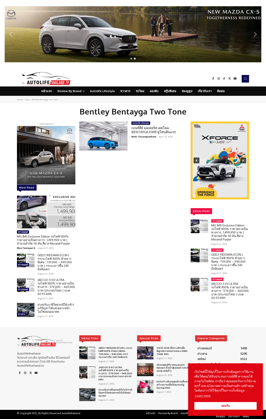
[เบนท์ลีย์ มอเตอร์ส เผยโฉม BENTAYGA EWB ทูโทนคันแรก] (103, 136)
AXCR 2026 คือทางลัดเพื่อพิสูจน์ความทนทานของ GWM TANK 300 (172, 351)
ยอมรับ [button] (225, 405)
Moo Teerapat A (26, 247)
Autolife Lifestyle (141, 123)
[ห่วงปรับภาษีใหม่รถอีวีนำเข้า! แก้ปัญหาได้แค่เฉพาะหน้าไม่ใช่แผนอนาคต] (25, 310)
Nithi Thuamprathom (143, 136)
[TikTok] (224, 78)
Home (20, 99)
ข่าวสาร (21, 314)
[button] (133, 34)
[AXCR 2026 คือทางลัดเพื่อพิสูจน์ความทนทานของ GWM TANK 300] (145, 352)
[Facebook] (213, 78)
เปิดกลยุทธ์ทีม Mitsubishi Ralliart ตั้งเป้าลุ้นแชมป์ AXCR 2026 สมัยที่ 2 (172, 368)
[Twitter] (229, 78)
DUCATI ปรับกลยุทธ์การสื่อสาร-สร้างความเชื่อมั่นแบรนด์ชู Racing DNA (174, 384)
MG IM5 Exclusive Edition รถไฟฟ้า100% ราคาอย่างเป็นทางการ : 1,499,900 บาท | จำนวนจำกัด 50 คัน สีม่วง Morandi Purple (43, 240)
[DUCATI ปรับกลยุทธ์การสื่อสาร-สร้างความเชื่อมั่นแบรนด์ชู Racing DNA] (145, 386)
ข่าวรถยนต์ (23, 232)
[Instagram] (218, 78)
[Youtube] (235, 78)
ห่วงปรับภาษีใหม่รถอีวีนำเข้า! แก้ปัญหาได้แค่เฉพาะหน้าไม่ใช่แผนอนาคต (56, 308)
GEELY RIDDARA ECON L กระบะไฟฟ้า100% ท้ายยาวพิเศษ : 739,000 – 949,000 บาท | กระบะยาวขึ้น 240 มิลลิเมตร (55, 262)
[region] (133, 34)
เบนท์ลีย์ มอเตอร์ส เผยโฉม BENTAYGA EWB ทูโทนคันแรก (153, 130)
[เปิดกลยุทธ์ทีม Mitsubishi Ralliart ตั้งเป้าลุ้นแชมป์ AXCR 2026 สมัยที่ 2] (145, 369)
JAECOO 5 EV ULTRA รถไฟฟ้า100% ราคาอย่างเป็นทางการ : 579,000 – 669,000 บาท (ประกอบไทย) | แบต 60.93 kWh (56, 287)
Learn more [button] (203, 395)
